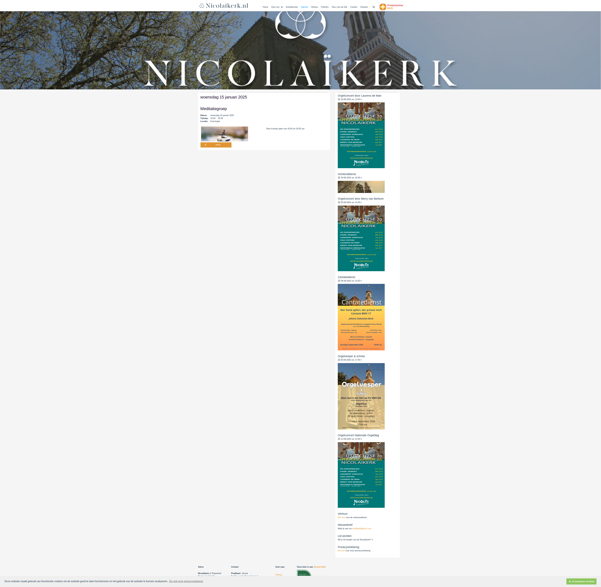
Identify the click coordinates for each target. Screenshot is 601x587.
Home (265, 7)
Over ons (275, 7)
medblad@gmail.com (361, 528)
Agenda (304, 7)
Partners (325, 7)
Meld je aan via (354, 528)
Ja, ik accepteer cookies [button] (581, 581)
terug (218, 144)
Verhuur (314, 7)
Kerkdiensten (292, 7)
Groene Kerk (320, 567)
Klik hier (342, 517)
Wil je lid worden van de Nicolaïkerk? (355, 539)
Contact (353, 7)
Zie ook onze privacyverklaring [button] (186, 581)
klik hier (341, 550)
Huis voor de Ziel (339, 7)
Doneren (364, 7)
